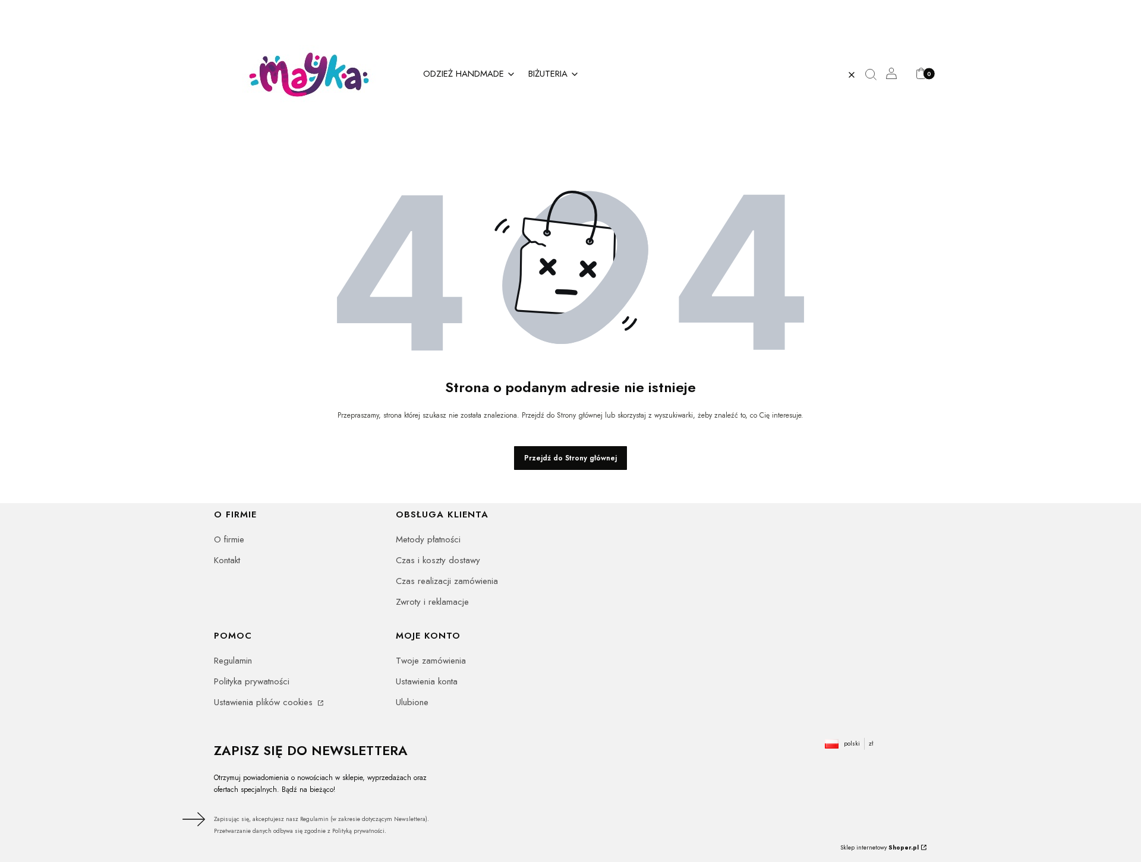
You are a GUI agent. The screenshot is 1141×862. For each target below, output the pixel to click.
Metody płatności (428, 539)
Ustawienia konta (427, 681)
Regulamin (233, 660)
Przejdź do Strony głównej (570, 458)
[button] (875, 75)
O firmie (229, 539)
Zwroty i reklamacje (432, 601)
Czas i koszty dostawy (438, 560)
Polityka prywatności (251, 681)
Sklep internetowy (879, 847)
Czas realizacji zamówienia (447, 581)
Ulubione (412, 702)
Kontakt (227, 560)
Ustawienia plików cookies (265, 702)
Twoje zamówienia (431, 660)
